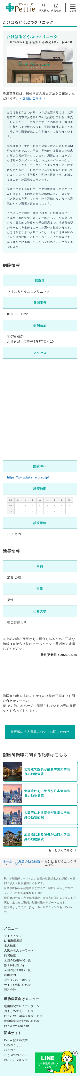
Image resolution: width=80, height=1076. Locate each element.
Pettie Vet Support (16, 1025)
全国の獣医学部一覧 (17, 970)
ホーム (8, 861)
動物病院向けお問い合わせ (22, 1021)
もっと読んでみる (60, 850)
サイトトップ (13, 935)
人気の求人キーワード (19, 950)
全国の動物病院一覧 (17, 960)
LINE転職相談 (13, 940)
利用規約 (10, 975)
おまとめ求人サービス (19, 1011)
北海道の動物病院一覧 (29, 863)
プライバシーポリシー (19, 980)
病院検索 (56, 10)
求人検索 (44, 10)
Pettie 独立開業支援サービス (23, 1016)
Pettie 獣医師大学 (16, 1040)
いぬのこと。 (13, 1045)
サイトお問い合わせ (17, 984)
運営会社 (10, 989)
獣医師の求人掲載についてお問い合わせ (40, 731)
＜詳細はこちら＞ (32, 98)
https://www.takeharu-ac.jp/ (28, 477)
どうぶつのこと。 (16, 1055)
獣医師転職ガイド (16, 965)
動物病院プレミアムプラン (22, 1006)
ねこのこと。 (13, 1050)
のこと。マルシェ (16, 1059)
